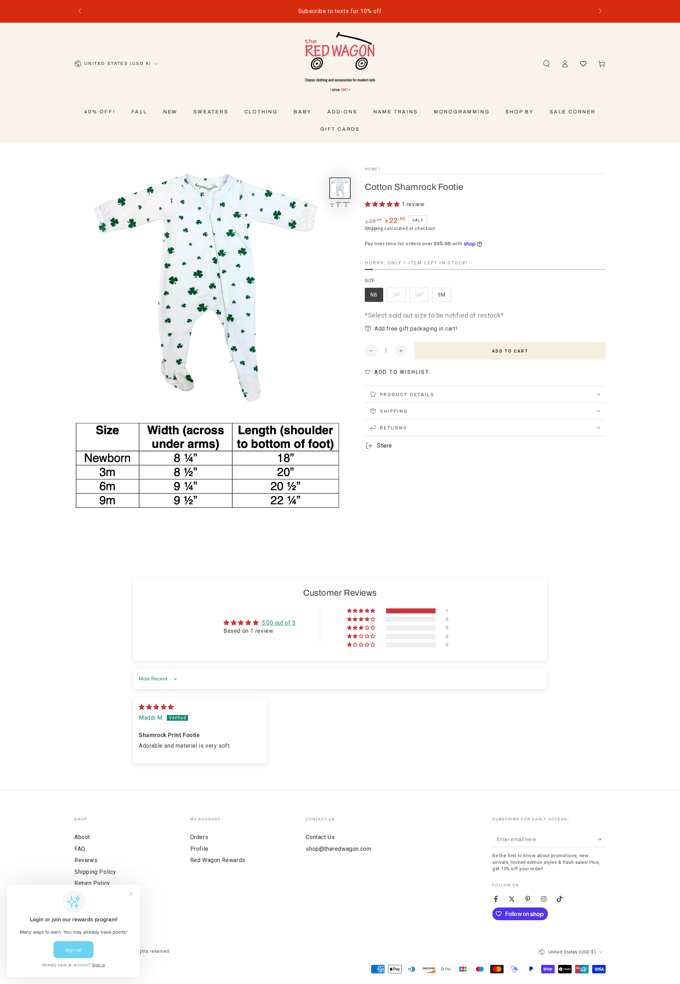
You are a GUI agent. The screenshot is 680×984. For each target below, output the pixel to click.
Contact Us (320, 837)
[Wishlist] (583, 64)
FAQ (79, 848)
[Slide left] (80, 11)
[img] (156, 707)
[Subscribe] (601, 839)
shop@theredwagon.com (338, 848)
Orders (199, 837)
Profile (199, 848)
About (82, 837)
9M (444, 297)
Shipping (374, 228)
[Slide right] (600, 11)
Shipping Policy (95, 871)
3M (399, 297)
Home (371, 169)
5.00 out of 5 (279, 622)
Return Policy (92, 883)
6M (422, 297)
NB (376, 297)
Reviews (85, 860)
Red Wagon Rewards (217, 860)
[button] (546, 64)
